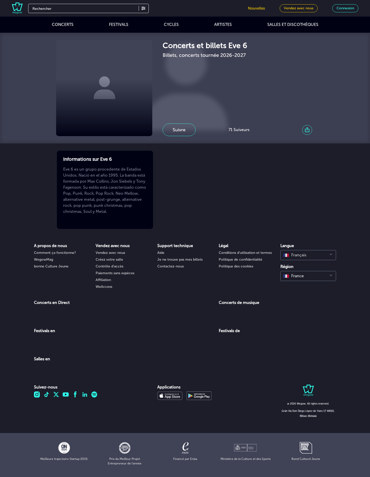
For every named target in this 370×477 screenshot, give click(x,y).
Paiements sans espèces (115, 273)
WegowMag (43, 259)
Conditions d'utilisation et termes (245, 253)
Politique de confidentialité (240, 259)
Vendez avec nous (110, 253)
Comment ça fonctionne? (55, 253)
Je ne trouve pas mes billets (180, 259)
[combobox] (308, 255)
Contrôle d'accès (109, 266)
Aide (160, 253)
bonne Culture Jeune (51, 266)
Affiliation (103, 280)
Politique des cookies (236, 266)
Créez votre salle (109, 259)
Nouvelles (256, 8)
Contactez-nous (170, 266)
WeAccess (104, 287)
